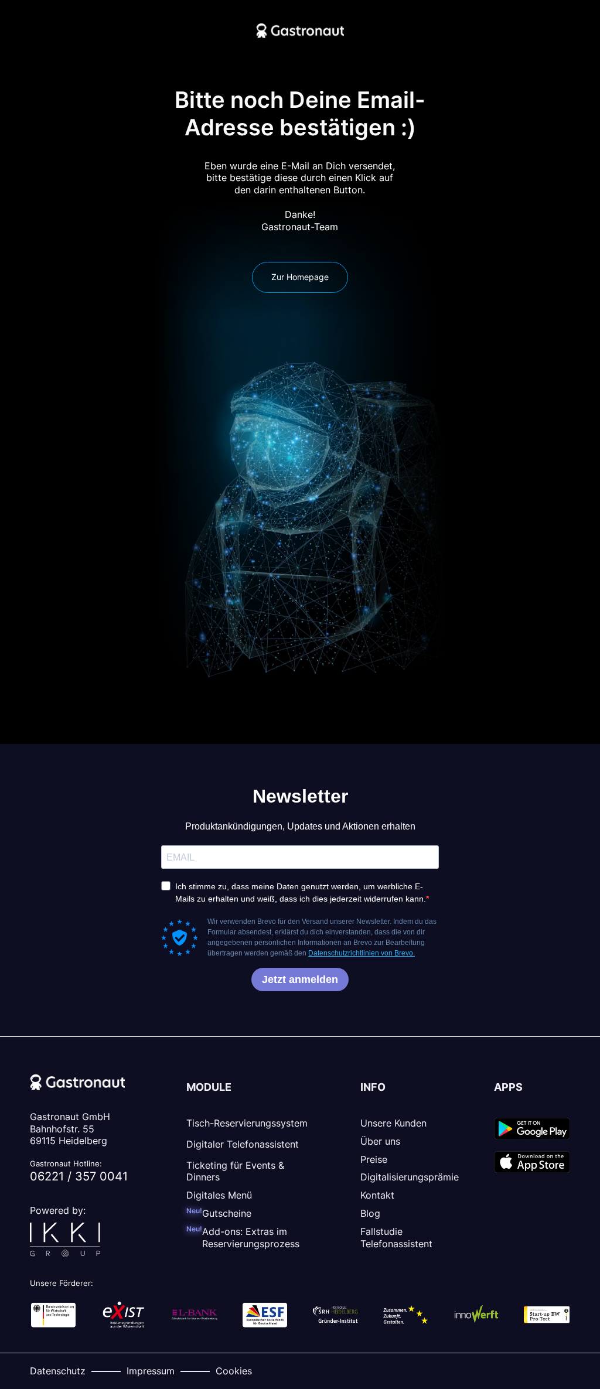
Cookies (234, 1371)
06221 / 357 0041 (79, 1176)
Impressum (151, 1371)
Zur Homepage (300, 277)
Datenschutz (58, 1371)
